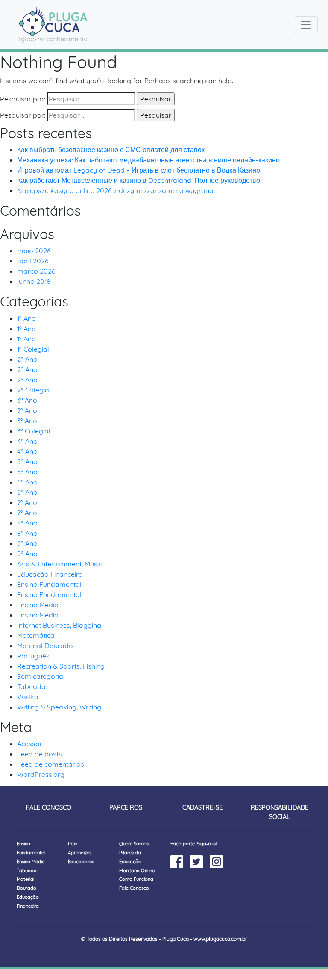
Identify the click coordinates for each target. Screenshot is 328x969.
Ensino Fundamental (49, 584)
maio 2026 (34, 250)
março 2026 (36, 271)
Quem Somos (134, 844)
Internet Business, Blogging (59, 625)
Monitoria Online (137, 871)
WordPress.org (40, 774)
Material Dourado (45, 645)
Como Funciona (136, 879)
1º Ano (26, 318)
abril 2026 (33, 261)
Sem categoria (40, 676)
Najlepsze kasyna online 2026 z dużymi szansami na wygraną (115, 190)
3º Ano (27, 400)
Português (33, 656)
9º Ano (27, 543)
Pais (72, 844)
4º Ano (27, 441)
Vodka (27, 696)
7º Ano (27, 502)
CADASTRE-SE (202, 807)
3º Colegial (33, 431)
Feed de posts (39, 754)
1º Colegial (33, 349)
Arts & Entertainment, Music (59, 563)
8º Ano (27, 523)
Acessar (29, 743)
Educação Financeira (50, 574)
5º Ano (27, 461)
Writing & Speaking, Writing (59, 707)
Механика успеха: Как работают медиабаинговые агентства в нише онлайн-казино (148, 160)
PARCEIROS (125, 807)
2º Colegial (34, 390)
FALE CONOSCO (48, 807)
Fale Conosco (134, 888)
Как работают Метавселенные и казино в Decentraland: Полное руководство (138, 180)
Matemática (36, 635)
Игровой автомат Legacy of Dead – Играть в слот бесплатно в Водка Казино (138, 170)
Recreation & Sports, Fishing (61, 666)
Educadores (81, 862)
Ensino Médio (38, 604)
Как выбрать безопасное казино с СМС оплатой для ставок (111, 149)
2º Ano (27, 359)
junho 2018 (33, 281)
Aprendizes (79, 853)
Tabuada (31, 686)
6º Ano (27, 482)
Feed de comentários (50, 764)
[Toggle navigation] (306, 24)
